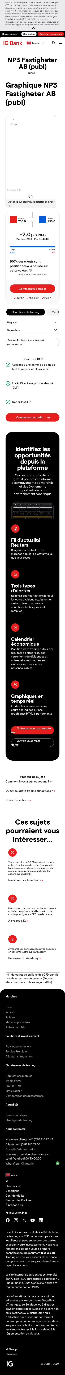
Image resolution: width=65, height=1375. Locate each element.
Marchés (11, 996)
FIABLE (47, 298)
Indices (10, 1012)
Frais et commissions (19, 1046)
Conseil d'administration (21, 1149)
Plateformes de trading (21, 1065)
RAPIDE (20, 298)
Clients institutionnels (19, 1056)
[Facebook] (8, 1220)
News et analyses (16, 1115)
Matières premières (18, 1022)
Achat (50, 218)
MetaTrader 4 (14, 1090)
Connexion (29, 34)
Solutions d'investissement (22, 1035)
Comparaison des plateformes (25, 1095)
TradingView (13, 1080)
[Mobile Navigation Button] (60, 43)
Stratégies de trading (19, 1120)
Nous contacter (15, 1128)
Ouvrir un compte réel (51, 34)
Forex (9, 1007)
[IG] (13, 43)
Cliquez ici (27, 1163)
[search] (53, 43)
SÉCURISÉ (34, 298)
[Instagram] (16, 1220)
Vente (21, 218)
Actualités (12, 1104)
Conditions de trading (25, 312)
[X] (24, 1220)
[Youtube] (33, 1220)
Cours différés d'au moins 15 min (32, 274)
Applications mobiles (19, 1075)
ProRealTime (13, 1085)
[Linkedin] (41, 1220)
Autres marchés (15, 1027)
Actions (10, 1017)
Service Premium (16, 1051)
